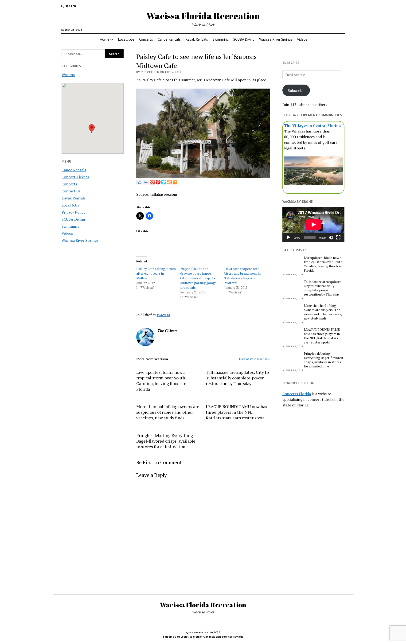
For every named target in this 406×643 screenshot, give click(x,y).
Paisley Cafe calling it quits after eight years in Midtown (156, 273)
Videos (302, 39)
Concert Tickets (75, 176)
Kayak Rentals (196, 39)
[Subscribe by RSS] (175, 183)
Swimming (221, 39)
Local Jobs (126, 39)
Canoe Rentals (169, 39)
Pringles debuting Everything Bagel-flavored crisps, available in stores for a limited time (165, 441)
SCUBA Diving (243, 39)
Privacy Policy (73, 212)
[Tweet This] (163, 183)
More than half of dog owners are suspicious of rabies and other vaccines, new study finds (167, 412)
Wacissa (68, 74)
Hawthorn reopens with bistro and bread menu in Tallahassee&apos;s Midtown (242, 275)
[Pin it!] (158, 183)
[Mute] (330, 237)
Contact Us (71, 191)
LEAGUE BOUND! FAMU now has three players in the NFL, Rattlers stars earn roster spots (236, 412)
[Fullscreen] (338, 237)
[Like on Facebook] (142, 183)
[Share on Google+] (152, 183)
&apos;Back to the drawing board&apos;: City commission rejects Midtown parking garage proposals (198, 278)
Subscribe (296, 90)
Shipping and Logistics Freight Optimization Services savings (203, 636)
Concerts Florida (296, 393)
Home (104, 39)
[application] (313, 224)
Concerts (146, 39)
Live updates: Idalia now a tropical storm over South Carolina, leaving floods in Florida (161, 380)
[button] (92, 128)
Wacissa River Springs (275, 39)
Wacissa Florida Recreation (203, 16)
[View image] (203, 176)
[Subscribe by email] (169, 183)
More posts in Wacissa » (254, 359)
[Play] (288, 237)
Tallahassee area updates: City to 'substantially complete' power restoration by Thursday (237, 377)
